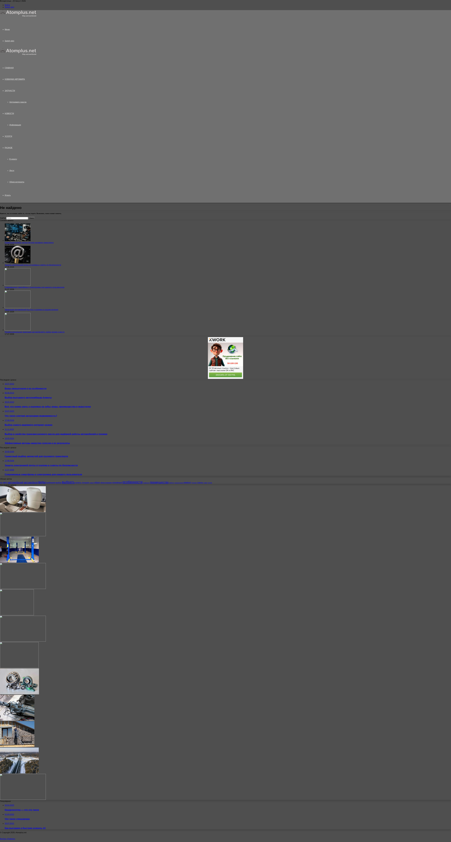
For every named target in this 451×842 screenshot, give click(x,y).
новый (91, 483)
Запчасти (10, 91)
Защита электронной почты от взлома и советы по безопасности (33, 265)
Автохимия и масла (17, 102)
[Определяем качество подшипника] (19, 694)
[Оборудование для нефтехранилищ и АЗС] (23, 799)
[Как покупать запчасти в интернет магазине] (17, 615)
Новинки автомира (15, 79)
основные (117, 482)
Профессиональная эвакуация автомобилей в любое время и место (34, 332)
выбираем (50, 482)
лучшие (85, 482)
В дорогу (13, 159)
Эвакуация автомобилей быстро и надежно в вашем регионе (31, 310)
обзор (97, 482)
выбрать (68, 482)
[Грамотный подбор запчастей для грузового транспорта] (18, 240)
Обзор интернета (16, 182)
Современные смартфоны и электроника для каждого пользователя (34, 287)
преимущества (159, 482)
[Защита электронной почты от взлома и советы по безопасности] (18, 263)
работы (171, 483)
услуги (210, 483)
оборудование (106, 483)
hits (1, 483)
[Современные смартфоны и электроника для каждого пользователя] (18, 285)
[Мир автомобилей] (18, 16)
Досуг (11, 171)
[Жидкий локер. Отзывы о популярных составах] (23, 536)
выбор (58, 482)
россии (194, 483)
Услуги (8, 136)
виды (42, 482)
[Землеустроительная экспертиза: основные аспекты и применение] (19, 667)
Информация (15, 125)
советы (200, 482)
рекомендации (179, 482)
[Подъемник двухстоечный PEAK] (19, 562)
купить (78, 482)
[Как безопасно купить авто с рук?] (23, 641)
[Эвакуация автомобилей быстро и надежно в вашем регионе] (18, 308)
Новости (9, 113)
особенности (132, 482)
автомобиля (31, 482)
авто (5, 482)
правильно (146, 482)
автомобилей (15, 482)
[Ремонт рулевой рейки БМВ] (17, 720)
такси (205, 483)
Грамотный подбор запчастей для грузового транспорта (29, 243)
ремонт (187, 482)
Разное (8, 148)
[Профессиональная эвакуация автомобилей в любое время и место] (18, 330)
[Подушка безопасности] (23, 511)
